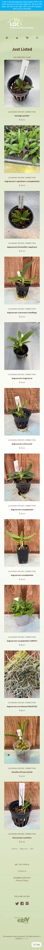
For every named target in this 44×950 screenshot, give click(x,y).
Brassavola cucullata (22, 837)
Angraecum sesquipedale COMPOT (22, 641)
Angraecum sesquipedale (22, 509)
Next (31, 849)
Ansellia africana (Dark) (22, 772)
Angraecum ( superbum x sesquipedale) (22, 181)
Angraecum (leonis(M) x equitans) (22, 247)
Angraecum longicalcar (22, 378)
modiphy (25, 938)
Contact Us (22, 871)
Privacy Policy (22, 880)
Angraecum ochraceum (22, 444)
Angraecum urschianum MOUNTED (22, 706)
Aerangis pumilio (22, 115)
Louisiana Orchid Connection (22, 112)
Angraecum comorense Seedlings (22, 312)
